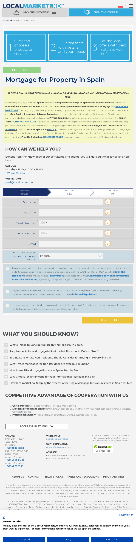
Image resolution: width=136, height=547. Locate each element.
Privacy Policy (56, 275)
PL (125, 6)
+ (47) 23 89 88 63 (14, 448)
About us (18, 476)
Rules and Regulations (84, 294)
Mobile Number (26, 223)
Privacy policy (126, 514)
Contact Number (25, 233)
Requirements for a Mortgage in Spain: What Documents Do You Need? (54, 351)
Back (24, 70)
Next (105, 320)
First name (29, 202)
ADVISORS (11, 129)
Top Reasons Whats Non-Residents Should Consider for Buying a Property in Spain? (61, 357)
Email (32, 243)
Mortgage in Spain (24, 20)
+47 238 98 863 (15, 173)
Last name (29, 212)
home (6, 20)
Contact (33, 476)
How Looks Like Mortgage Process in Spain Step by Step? (45, 370)
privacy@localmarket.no (58, 447)
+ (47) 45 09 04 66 (14, 460)
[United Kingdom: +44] (44, 233)
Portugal (51, 129)
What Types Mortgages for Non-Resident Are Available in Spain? (49, 363)
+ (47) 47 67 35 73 (14, 466)
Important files (113, 476)
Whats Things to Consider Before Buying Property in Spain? (46, 344)
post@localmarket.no (19, 182)
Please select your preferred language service (24, 256)
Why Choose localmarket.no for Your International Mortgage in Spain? (53, 376)
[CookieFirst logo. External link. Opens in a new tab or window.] (4, 517)
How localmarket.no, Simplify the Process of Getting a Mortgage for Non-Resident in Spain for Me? (71, 382)
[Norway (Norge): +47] (44, 223)
